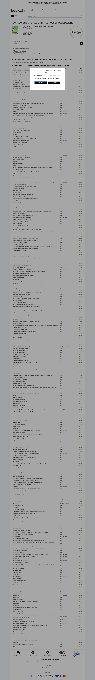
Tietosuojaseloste (57, 87)
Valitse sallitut (54, 82)
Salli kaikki (41, 82)
